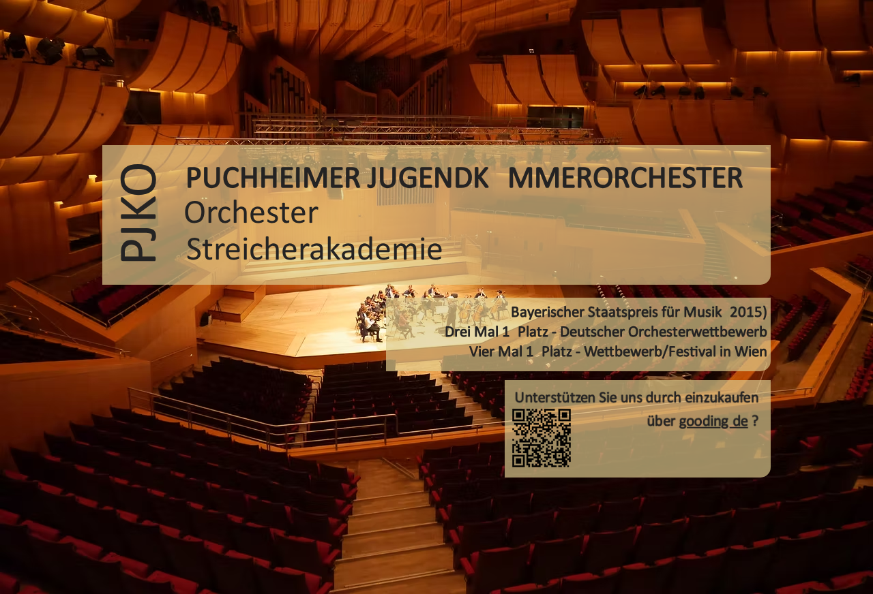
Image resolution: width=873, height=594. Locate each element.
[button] (142, 213)
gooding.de (715, 422)
